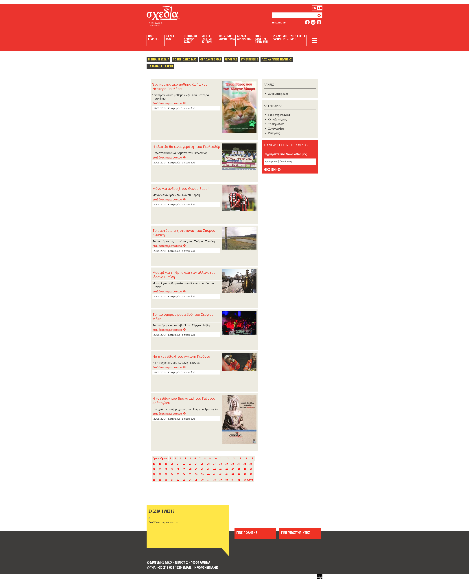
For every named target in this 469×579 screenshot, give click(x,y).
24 (196, 463)
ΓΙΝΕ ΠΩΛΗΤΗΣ (246, 532)
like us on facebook (307, 22)
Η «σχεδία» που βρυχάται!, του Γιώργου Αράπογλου (183, 400)
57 (190, 474)
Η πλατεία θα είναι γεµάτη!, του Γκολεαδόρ (186, 146)
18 (160, 463)
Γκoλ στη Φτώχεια (279, 115)
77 (208, 479)
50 (251, 469)
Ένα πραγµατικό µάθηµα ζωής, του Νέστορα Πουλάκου (180, 86)
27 (214, 463)
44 (214, 469)
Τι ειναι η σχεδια (158, 59)
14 (239, 458)
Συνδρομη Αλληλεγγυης (281, 37)
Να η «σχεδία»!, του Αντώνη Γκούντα (181, 356)
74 (190, 479)
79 (220, 479)
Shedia (169, 16)
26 (208, 463)
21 (178, 463)
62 (220, 474)
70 (166, 479)
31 (238, 463)
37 (172, 469)
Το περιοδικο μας (185, 59)
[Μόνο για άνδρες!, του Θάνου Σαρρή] (239, 198)
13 (233, 458)
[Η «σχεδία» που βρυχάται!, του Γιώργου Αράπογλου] (239, 420)
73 (184, 479)
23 (190, 463)
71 (172, 479)
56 (184, 474)
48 (238, 469)
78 (214, 479)
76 (202, 479)
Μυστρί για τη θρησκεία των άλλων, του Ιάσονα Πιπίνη (183, 274)
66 (244, 474)
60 (208, 474)
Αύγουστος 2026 (278, 93)
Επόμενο (248, 479)
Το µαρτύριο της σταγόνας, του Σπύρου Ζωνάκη (183, 232)
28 (220, 463)
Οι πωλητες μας (210, 59)
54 (172, 474)
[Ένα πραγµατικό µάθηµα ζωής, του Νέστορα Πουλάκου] (239, 107)
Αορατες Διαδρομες (244, 37)
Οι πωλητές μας (277, 119)
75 (196, 479)
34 (154, 469)
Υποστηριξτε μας (298, 37)
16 (251, 458)
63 (226, 474)
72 (178, 479)
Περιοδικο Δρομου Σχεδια (190, 39)
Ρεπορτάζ (274, 133)
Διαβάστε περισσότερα (167, 103)
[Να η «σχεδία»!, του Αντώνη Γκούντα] (239, 362)
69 (160, 479)
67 (251, 474)
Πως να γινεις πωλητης (277, 59)
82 (238, 479)
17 (154, 463)
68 (154, 479)
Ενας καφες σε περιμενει (261, 39)
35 (160, 469)
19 (166, 463)
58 (196, 474)
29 (226, 463)
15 (245, 458)
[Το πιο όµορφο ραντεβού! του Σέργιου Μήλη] (239, 323)
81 (232, 479)
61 (214, 474)
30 (232, 463)
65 (238, 474)
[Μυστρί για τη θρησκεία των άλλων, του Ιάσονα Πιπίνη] (239, 281)
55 (178, 474)
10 (215, 458)
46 (226, 469)
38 (178, 469)
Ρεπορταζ (231, 59)
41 (196, 469)
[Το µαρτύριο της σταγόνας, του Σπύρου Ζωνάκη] (239, 238)
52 (160, 474)
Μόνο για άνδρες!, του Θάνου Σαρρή (181, 188)
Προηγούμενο (160, 458)
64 (232, 474)
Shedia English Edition (207, 39)
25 (202, 463)
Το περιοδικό (276, 124)
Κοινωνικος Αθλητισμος (227, 37)
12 (227, 458)
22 (184, 463)
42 (202, 469)
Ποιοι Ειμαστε (153, 37)
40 (190, 469)
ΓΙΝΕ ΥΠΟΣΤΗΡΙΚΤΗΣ (295, 532)
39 (184, 469)
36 (166, 469)
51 (154, 474)
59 (202, 474)
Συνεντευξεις (249, 59)
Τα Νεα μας (170, 37)
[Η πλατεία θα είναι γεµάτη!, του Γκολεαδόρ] (239, 156)
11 (221, 458)
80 (226, 479)
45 (220, 469)
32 (244, 463)
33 (251, 463)
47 (232, 469)
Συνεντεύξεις (276, 128)
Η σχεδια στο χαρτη (160, 66)
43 (208, 469)
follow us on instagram (313, 22)
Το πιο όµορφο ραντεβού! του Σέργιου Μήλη (182, 316)
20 (172, 463)
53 (166, 474)
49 (244, 469)
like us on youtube (319, 22)
